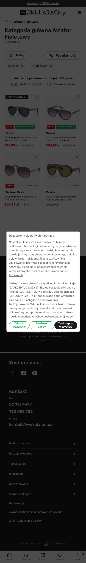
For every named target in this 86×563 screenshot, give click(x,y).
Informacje (16, 275)
